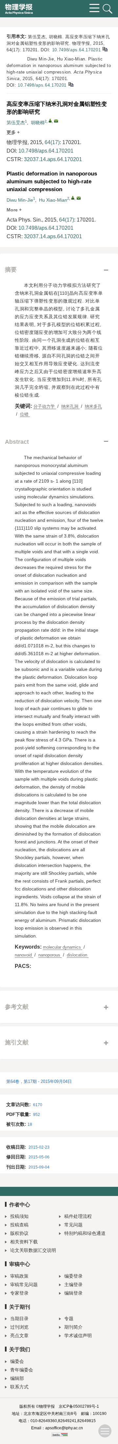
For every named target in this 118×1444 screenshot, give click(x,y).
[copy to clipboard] (71, 84)
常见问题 (73, 1224)
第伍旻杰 (16, 122)
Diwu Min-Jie (20, 200)
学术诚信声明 (78, 1335)
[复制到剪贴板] (105, 48)
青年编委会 (21, 1369)
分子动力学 (44, 406)
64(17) (52, 142)
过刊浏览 (19, 1327)
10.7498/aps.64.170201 (76, 49)
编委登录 (73, 1276)
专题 (68, 1318)
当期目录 (19, 1318)
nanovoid (24, 955)
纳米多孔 (93, 406)
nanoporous (50, 955)
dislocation (77, 955)
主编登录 (73, 1284)
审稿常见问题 (24, 1284)
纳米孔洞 (70, 406)
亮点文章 (19, 1335)
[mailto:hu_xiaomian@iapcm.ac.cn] (56, 121)
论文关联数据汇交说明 (33, 1250)
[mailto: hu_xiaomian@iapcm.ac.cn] (78, 198)
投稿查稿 (19, 1224)
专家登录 (19, 1293)
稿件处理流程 (78, 1216)
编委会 (17, 1361)
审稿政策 (19, 1276)
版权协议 (19, 1233)
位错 (25, 414)
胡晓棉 (38, 122)
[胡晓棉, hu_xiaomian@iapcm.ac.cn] (50, 121)
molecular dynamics (62, 947)
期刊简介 (73, 1327)
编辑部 (17, 1378)
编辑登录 (73, 1293)
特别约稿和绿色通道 (85, 1233)
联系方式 (19, 1386)
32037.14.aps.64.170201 (53, 159)
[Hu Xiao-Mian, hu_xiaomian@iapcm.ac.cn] (72, 198)
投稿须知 (19, 1216)
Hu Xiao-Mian (53, 200)
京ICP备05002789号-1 (79, 1406)
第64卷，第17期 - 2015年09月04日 (39, 1081)
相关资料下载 (24, 1241)
